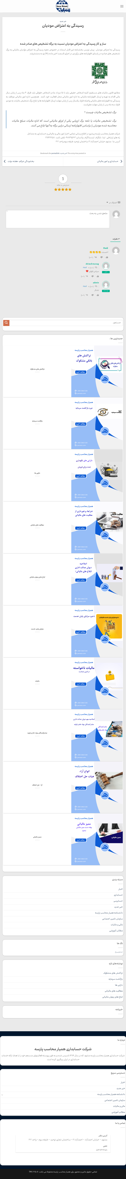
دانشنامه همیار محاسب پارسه (109, 913)
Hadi (85, 268)
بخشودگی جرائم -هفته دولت (20, 161)
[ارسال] (6, 323)
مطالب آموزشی (116, 931)
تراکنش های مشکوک (37, 369)
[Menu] (122, 6)
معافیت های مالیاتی (37, 525)
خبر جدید (63, 21)
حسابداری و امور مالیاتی (108, 161)
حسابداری (118, 895)
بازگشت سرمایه (37, 421)
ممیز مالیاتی (37, 837)
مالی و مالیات (117, 925)
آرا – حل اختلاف (37, 785)
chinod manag (92, 264)
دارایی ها (37, 473)
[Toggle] (2, 1095)
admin (96, 283)
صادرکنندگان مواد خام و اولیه (37, 733)
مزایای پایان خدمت (37, 629)
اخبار (120, 889)
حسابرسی (118, 901)
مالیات (37, 681)
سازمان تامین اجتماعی (112, 919)
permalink (55, 153)
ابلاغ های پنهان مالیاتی (37, 577)
